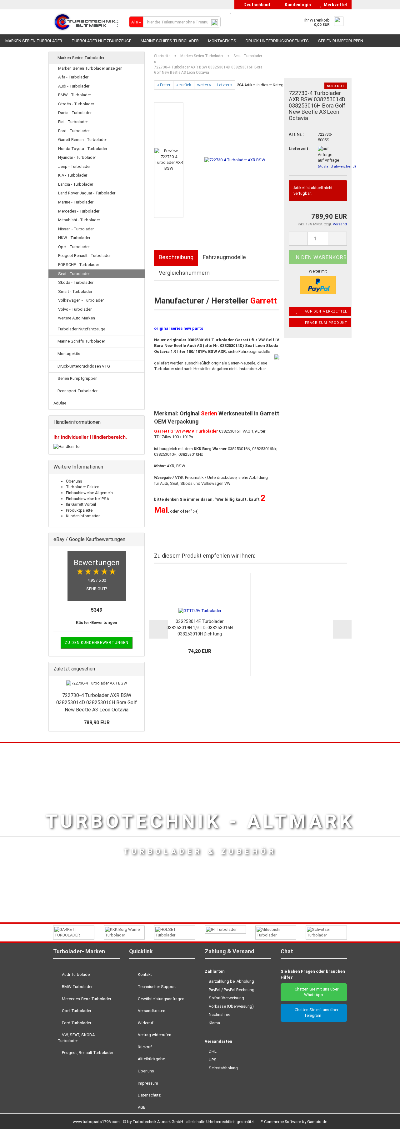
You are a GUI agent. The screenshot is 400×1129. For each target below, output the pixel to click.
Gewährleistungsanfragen (160, 998)
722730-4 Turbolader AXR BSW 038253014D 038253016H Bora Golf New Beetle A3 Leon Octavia (96, 702)
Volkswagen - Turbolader (81, 300)
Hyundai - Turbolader (77, 157)
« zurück (183, 85)
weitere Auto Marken (76, 318)
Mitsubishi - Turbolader (79, 220)
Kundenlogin (297, 4)
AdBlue (59, 403)
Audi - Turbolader (73, 86)
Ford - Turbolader (74, 130)
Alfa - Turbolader (73, 77)
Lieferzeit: (298, 148)
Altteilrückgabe (151, 1058)
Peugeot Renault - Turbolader (84, 255)
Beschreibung (176, 257)
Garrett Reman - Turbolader (82, 139)
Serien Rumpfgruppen (340, 40)
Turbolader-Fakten (82, 486)
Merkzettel (334, 4)
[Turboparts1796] (86, 21)
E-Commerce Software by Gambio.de (294, 1121)
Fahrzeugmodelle (224, 257)
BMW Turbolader (76, 986)
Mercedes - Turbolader (78, 211)
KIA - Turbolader (72, 175)
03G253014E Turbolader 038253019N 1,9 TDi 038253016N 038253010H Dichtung (200, 627)
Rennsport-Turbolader (77, 391)
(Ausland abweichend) (337, 166)
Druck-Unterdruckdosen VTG (277, 40)
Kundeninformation (83, 516)
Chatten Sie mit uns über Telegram (315, 1012)
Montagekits (222, 40)
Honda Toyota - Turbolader (82, 148)
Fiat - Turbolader (73, 121)
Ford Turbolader (76, 1023)
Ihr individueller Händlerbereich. (90, 437)
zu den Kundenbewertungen (96, 642)
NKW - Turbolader (74, 237)
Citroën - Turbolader (76, 104)
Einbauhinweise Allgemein (89, 492)
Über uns (74, 481)
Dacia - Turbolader (75, 112)
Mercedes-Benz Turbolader (86, 998)
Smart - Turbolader (75, 291)
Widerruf (145, 1023)
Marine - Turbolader (75, 202)
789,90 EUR (97, 722)
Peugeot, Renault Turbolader (87, 1052)
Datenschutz (149, 1095)
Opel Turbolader (76, 1010)
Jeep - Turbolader (74, 166)
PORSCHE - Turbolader (78, 264)
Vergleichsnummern (184, 272)
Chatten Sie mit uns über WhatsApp (315, 992)
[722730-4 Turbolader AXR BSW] (234, 160)
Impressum (147, 1083)
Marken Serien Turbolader (33, 40)
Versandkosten (151, 1010)
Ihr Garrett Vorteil (81, 504)
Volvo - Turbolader (75, 309)
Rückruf (144, 1047)
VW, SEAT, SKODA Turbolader (76, 1037)
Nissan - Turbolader (76, 229)
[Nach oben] (382, 1119)
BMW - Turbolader (74, 95)
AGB (141, 1107)
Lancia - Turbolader (75, 184)
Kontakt (144, 974)
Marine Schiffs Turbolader (170, 40)
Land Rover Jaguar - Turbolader (86, 193)
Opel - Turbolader (74, 246)
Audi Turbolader (76, 974)
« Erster (163, 85)
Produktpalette (79, 510)
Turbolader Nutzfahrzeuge (101, 40)
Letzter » (224, 85)
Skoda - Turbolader (75, 282)
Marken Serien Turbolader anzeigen (90, 68)
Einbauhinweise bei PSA (87, 498)
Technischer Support (156, 986)
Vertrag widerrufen (154, 1034)
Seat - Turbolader (74, 273)
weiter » (204, 85)
